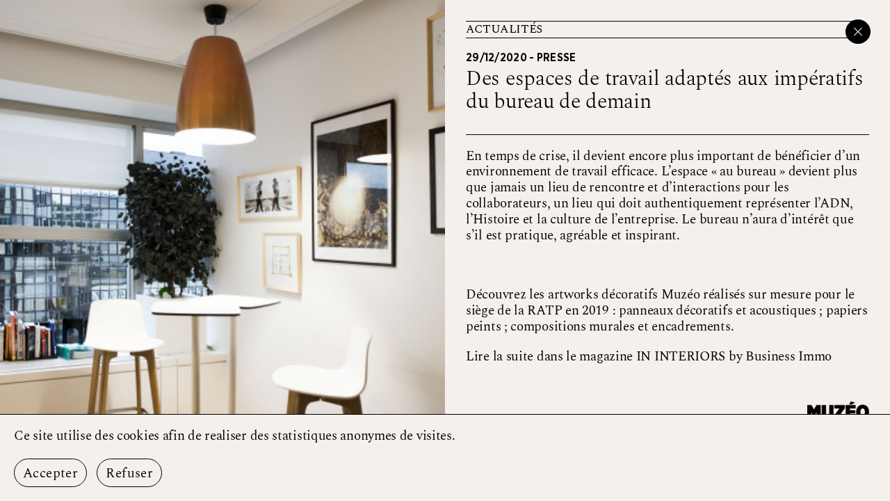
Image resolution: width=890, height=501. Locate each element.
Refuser (129, 473)
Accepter (50, 473)
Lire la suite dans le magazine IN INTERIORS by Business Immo (649, 357)
